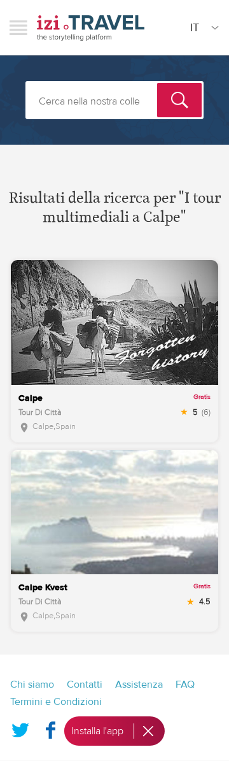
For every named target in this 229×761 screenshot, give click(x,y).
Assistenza (139, 684)
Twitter (20, 727)
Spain (65, 426)
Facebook (50, 727)
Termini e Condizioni (56, 701)
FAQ (185, 684)
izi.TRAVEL (90, 28)
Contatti (84, 684)
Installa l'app (97, 731)
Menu (18, 27)
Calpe (42, 426)
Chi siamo (32, 684)
